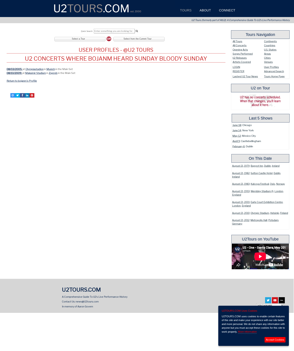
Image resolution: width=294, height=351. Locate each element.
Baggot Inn (257, 166)
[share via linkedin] (27, 95)
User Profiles (271, 67)
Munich (50, 69)
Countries (269, 45)
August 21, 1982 (241, 173)
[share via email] (12, 95)
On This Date (260, 158)
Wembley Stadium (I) (262, 191)
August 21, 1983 (241, 184)
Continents (270, 41)
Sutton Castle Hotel (262, 173)
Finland (284, 213)
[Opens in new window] (268, 301)
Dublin (267, 166)
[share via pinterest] (32, 95)
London (278, 191)
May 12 (236, 135)
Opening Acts (240, 49)
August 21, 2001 (241, 202)
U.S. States (270, 49)
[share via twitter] (17, 95)
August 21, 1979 (241, 166)
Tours (185, 10)
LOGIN (236, 67)
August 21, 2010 (241, 213)
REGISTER (238, 71)
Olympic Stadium (260, 213)
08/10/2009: (14, 73)
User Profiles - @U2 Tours (116, 50)
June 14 (236, 130)
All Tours (237, 41)
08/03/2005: (15, 69)
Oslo (272, 184)
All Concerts (240, 45)
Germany (237, 223)
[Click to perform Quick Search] (137, 31)
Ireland (276, 166)
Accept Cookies (275, 339)
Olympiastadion (35, 69)
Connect (226, 10)
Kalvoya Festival (260, 184)
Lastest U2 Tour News (245, 76)
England (236, 194)
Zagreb (53, 73)
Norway (280, 184)
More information (247, 331)
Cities (267, 57)
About (205, 10)
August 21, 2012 (240, 220)
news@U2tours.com (87, 301)
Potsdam (273, 220)
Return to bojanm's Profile (22, 80)
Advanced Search (274, 71)
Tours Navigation (260, 34)
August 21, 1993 (241, 191)
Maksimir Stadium (35, 73)
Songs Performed (243, 53)
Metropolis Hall (258, 220)
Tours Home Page (274, 76)
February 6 (238, 146)
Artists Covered (242, 61)
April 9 (236, 141)
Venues (268, 61)
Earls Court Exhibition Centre (267, 202)
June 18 (236, 125)
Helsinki (274, 213)
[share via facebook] (22, 95)
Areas (267, 53)
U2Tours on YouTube (260, 239)
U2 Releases (240, 57)
